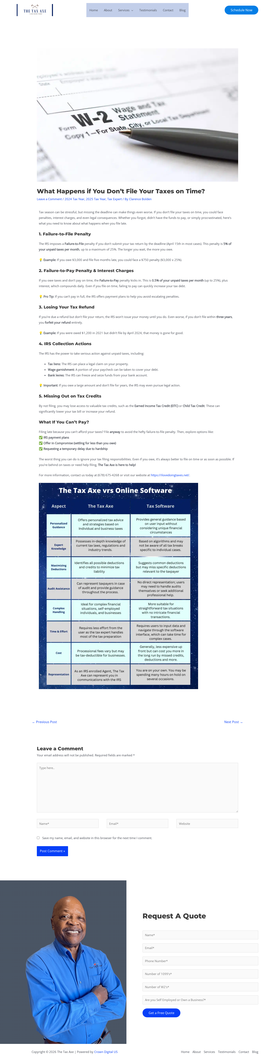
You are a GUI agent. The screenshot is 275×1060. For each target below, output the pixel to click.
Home (93, 10)
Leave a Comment (49, 199)
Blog (182, 10)
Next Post (233, 722)
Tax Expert (114, 199)
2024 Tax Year (74, 199)
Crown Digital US (106, 1052)
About (108, 10)
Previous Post (44, 722)
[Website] (207, 824)
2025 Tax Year (96, 199)
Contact (168, 10)
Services (123, 10)
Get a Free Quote (161, 1013)
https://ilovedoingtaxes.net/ (170, 475)
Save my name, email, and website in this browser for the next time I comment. (97, 838)
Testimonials (148, 10)
